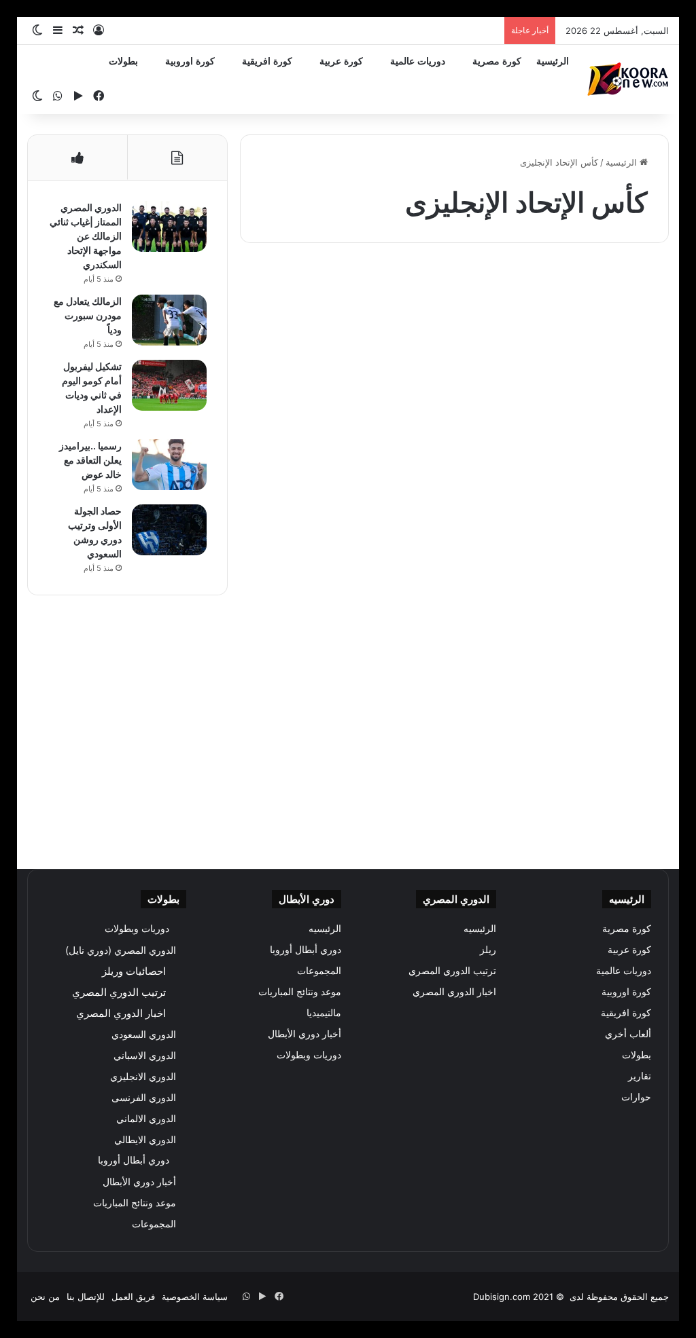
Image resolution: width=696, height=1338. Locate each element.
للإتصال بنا (86, 1296)
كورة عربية (341, 61)
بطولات (123, 61)
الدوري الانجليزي (143, 1076)
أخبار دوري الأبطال (304, 1033)
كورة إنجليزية (622, 286)
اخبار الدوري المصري (454, 991)
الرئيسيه (480, 928)
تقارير (639, 1076)
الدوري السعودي (143, 1034)
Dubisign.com (501, 1296)
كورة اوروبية (190, 61)
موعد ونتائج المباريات (299, 991)
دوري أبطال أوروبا (305, 949)
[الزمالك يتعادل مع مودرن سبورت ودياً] (169, 320)
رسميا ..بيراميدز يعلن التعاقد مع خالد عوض (90, 460)
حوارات (636, 1097)
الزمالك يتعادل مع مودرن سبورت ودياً (88, 315)
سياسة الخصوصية (195, 1296)
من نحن (45, 1296)
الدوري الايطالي (145, 1139)
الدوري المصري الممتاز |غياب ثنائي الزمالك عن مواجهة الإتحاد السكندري (86, 236)
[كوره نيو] (628, 79)
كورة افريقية (267, 61)
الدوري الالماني (146, 1118)
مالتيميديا (324, 1012)
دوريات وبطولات (309, 1054)
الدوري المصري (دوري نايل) (120, 950)
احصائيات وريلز (134, 971)
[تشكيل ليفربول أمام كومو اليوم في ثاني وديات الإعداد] (169, 385)
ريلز (488, 949)
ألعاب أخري (628, 1033)
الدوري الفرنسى (143, 1097)
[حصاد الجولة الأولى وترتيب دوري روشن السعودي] (169, 529)
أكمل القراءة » (609, 497)
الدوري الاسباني (145, 1055)
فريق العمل (133, 1296)
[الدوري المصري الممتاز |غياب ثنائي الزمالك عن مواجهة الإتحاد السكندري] (169, 226)
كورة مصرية (496, 61)
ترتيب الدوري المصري (452, 970)
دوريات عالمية (417, 61)
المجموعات (319, 970)
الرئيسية (552, 61)
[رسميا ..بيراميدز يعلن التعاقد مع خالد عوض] (169, 464)
